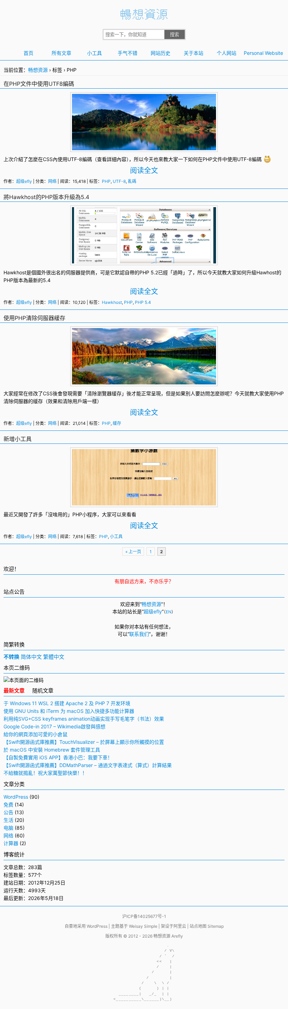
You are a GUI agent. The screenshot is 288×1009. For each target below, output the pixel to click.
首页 (28, 53)
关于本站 (193, 53)
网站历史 (160, 53)
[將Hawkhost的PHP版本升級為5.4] (144, 260)
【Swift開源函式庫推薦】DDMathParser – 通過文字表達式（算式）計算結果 (88, 765)
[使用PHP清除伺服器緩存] (144, 381)
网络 (52, 181)
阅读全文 (144, 170)
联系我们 (139, 634)
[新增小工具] (144, 502)
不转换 (11, 656)
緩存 (117, 393)
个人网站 (226, 53)
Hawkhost (15, 272)
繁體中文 (53, 656)
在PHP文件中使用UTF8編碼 (39, 83)
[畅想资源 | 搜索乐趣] (144, 18)
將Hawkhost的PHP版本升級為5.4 (46, 196)
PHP (207, 159)
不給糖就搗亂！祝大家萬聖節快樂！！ (45, 773)
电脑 (8, 828)
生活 (8, 820)
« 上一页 (133, 551)
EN (168, 611)
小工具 (94, 53)
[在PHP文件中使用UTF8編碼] (144, 146)
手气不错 (127, 53)
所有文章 (61, 53)
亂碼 (132, 181)
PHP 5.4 (143, 302)
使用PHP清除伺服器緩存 (34, 317)
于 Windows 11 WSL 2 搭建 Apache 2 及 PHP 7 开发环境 (67, 703)
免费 (8, 804)
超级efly (24, 181)
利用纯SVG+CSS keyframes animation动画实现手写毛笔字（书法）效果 (84, 719)
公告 (8, 812)
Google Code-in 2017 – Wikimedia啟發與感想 (54, 726)
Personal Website (259, 53)
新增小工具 (18, 438)
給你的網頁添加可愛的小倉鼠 (35, 734)
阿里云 (180, 926)
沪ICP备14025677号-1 (144, 916)
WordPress (16, 797)
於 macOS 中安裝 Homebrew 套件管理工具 (52, 750)
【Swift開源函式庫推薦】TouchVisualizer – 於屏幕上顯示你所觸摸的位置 (84, 742)
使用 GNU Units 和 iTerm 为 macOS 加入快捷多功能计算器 (69, 711)
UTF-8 (74, 159)
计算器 (11, 843)
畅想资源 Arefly (168, 936)
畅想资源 (38, 70)
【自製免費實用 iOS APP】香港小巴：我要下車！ (58, 757)
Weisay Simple (143, 926)
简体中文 (31, 656)
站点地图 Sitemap (207, 926)
